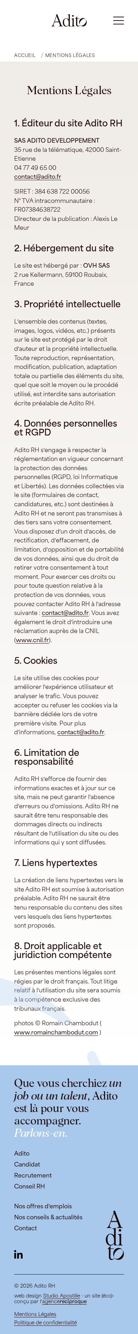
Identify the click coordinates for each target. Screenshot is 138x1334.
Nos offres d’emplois (43, 1206)
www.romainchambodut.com (56, 1032)
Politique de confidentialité (45, 1323)
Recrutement (33, 1175)
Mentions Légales (35, 1314)
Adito (21, 1153)
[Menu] (118, 20)
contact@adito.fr (37, 176)
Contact (25, 1228)
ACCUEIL (24, 55)
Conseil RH (29, 1186)
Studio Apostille (61, 1296)
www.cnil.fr (32, 640)
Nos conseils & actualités (48, 1217)
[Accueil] (69, 20)
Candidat (27, 1164)
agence (64, 1301)
